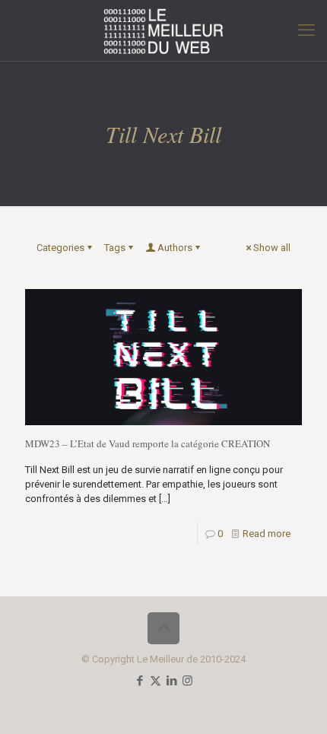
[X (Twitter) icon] (155, 681)
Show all (271, 247)
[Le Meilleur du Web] (163, 30)
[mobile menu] (306, 30)
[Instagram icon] (187, 681)
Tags (114, 247)
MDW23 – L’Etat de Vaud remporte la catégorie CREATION (147, 443)
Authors (174, 247)
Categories (60, 247)
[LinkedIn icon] (171, 681)
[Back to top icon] (163, 628)
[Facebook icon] (139, 681)
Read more (266, 533)
